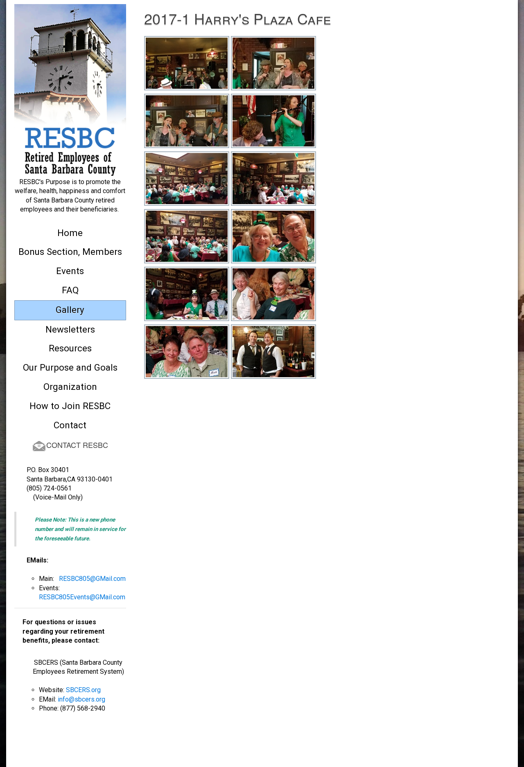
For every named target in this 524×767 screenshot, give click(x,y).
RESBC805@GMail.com (92, 579)
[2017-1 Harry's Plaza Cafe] (187, 68)
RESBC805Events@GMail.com (82, 597)
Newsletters (70, 329)
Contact (70, 425)
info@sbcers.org (81, 699)
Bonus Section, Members (70, 251)
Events (70, 270)
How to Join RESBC (70, 405)
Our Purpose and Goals (70, 367)
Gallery (70, 309)
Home (70, 232)
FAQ (70, 290)
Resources (70, 348)
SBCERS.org (83, 690)
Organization (70, 386)
